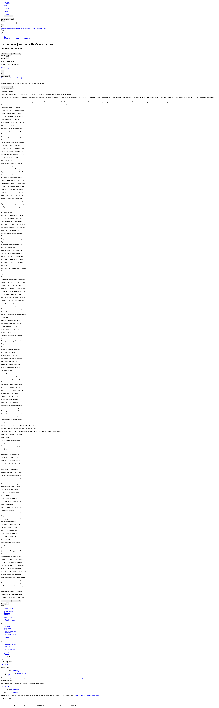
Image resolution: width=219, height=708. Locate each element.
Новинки (6, 647)
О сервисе (7, 3)
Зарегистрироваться (6, 86)
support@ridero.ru (16, 670)
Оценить (10, 69)
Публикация (7, 619)
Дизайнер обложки (9, 616)
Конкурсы (7, 6)
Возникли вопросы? (10, 631)
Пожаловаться (5, 76)
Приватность (8, 632)
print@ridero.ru (17, 671)
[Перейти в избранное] (2, 31)
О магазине (7, 628)
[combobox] (109, 23)
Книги (6, 629)
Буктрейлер (7, 613)
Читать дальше (5, 686)
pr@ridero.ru (10, 675)
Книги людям (42, 28)
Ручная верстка (8, 611)
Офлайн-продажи (9, 608)
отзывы (7, 78)
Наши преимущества (10, 634)
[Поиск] (2, 25)
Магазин (6, 2)
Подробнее (4, 67)
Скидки (29, 28)
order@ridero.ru (21, 673)
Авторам (6, 8)
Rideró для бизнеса (9, 620)
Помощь (6, 14)
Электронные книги (10, 644)
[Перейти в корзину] (4, 31)
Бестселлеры (17, 28)
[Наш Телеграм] (5, 703)
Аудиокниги (7, 646)
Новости (6, 10)
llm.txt (6, 639)
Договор (6, 637)
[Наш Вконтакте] (5, 701)
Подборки (35, 28)
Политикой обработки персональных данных (87, 677)
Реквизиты (7, 635)
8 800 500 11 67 (5, 664)
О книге (3, 78)
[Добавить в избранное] (2, 71)
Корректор (7, 614)
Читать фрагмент (5, 55)
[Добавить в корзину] (7, 57)
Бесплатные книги (9, 649)
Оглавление (13, 78)
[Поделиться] (2, 73)
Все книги (4, 28)
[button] (109, 25)
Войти (2, 21)
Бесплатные (24, 28)
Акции (6, 11)
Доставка (6, 654)
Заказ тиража (8, 617)
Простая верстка (9, 610)
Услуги (6, 5)
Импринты (10, 28)
